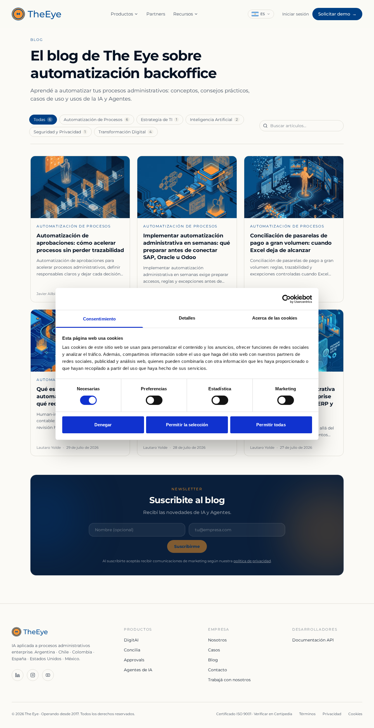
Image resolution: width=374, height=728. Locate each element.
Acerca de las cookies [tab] (274, 317)
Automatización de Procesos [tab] (96, 119)
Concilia (132, 650)
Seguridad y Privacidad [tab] (60, 131)
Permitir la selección (187, 424)
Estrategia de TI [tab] (159, 119)
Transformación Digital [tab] (125, 131)
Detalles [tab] (187, 317)
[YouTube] (48, 675)
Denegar (103, 424)
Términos (307, 714)
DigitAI (131, 640)
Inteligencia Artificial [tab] (214, 119)
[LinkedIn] (17, 675)
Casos (214, 650)
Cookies (355, 714)
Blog (213, 660)
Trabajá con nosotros (229, 679)
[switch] (154, 400)
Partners (155, 14)
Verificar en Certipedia (273, 714)
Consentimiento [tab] (99, 318)
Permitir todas (270, 424)
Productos (122, 14)
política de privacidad (252, 561)
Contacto (217, 669)
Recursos (183, 14)
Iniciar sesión (295, 14)
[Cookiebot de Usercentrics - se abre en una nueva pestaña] (286, 298)
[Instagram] (33, 675)
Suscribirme (187, 546)
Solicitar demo (337, 14)
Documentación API (313, 640)
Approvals (134, 660)
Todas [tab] (42, 119)
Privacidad (332, 714)
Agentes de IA (138, 669)
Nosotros (217, 640)
